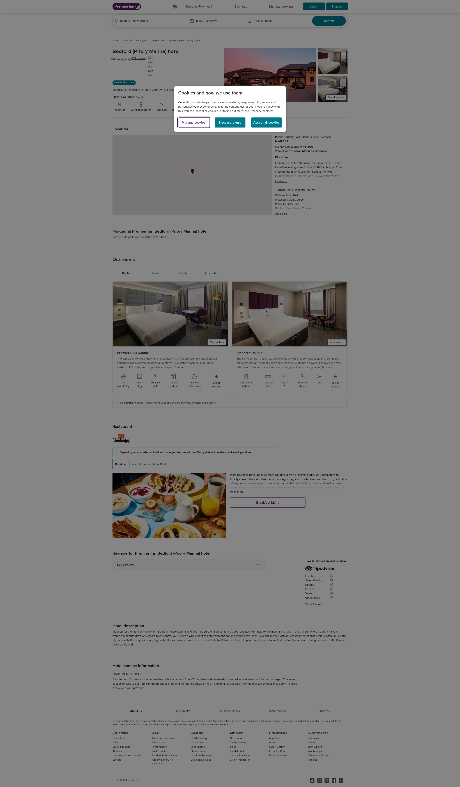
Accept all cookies (266, 122)
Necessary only (230, 122)
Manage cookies (193, 122)
